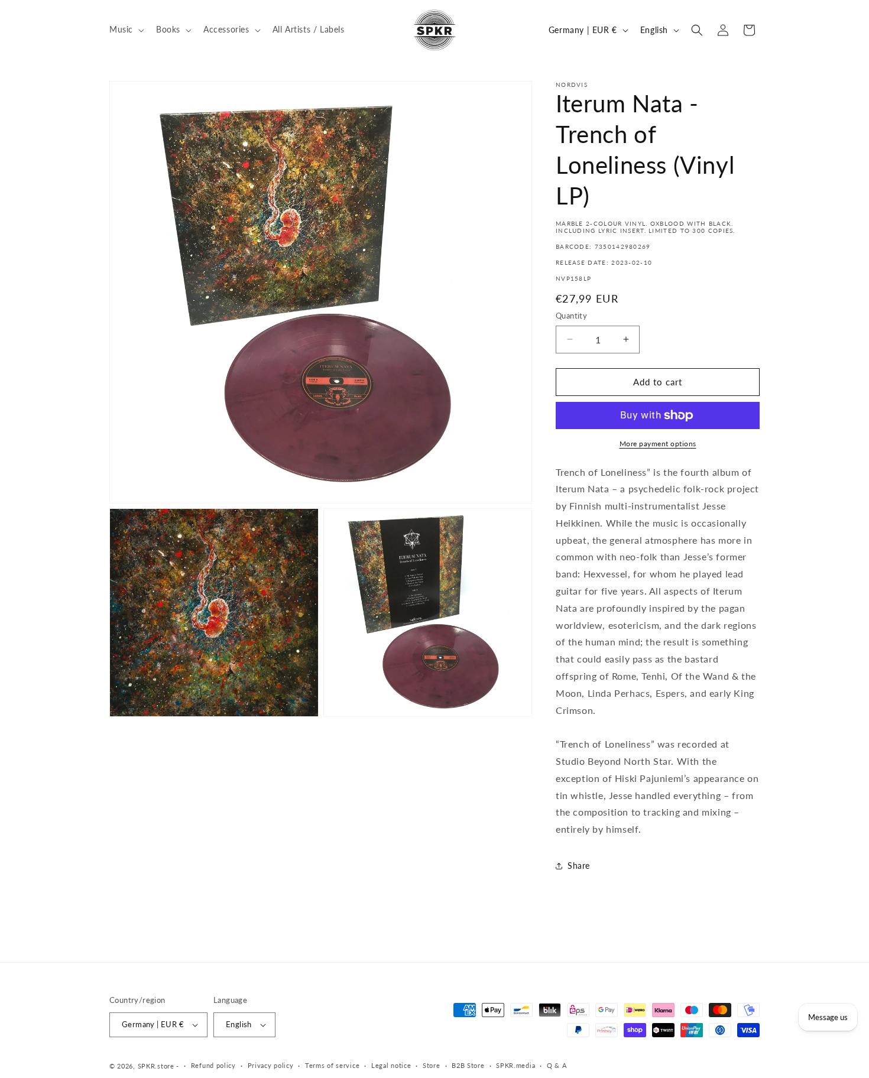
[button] (125, 29)
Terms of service (332, 1065)
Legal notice (391, 1065)
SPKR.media (515, 1065)
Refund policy (213, 1065)
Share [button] (579, 866)
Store (431, 1065)
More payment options (658, 443)
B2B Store (468, 1065)
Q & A (557, 1065)
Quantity (571, 315)
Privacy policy (271, 1065)
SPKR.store (156, 1066)
